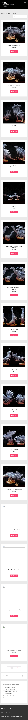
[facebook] (5, 709)
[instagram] (8, 709)
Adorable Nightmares (10, 687)
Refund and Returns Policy (6, 712)
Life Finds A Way (9, 695)
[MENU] (25, 2)
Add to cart (14, 51)
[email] (11, 709)
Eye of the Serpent (10, 689)
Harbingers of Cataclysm (11, 691)
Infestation (8, 693)
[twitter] (2, 709)
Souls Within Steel (10, 698)
